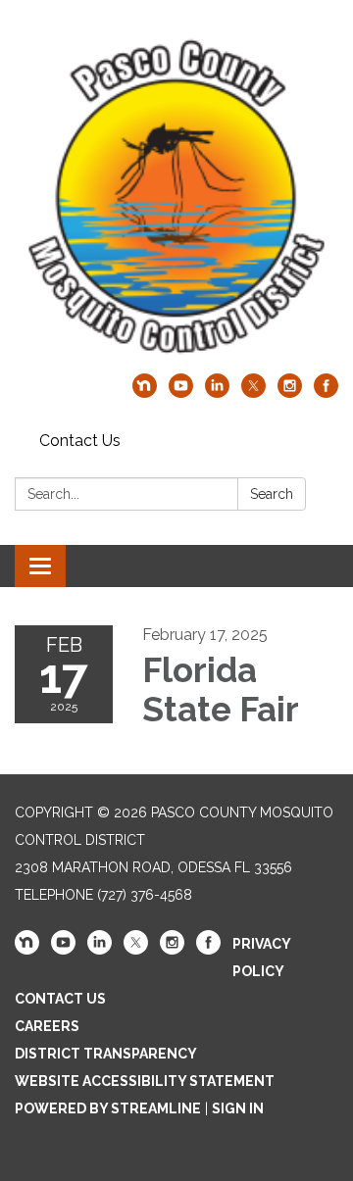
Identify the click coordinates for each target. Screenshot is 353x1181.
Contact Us (80, 440)
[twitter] (253, 392)
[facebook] (326, 392)
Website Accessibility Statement (145, 1081)
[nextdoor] (144, 392)
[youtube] (181, 392)
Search (271, 494)
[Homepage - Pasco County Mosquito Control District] (176, 196)
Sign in (238, 1108)
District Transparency (106, 1053)
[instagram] (289, 392)
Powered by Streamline (108, 1108)
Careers (47, 1026)
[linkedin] (217, 392)
